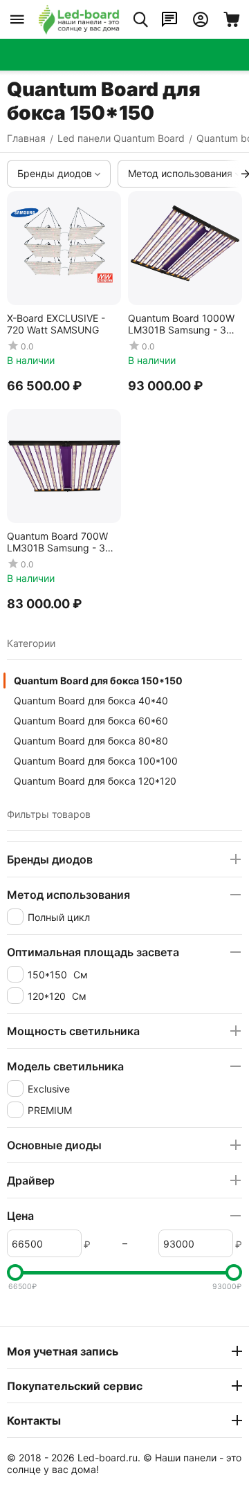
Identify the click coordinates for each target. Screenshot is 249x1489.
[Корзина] (232, 19)
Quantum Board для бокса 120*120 (95, 781)
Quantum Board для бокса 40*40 (91, 700)
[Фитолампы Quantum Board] (79, 19)
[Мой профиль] (200, 19)
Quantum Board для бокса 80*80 (91, 741)
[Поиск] (140, 19)
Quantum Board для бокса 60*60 (91, 721)
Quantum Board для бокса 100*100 (96, 761)
